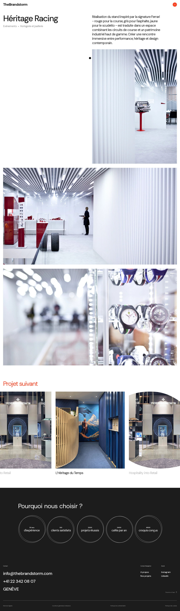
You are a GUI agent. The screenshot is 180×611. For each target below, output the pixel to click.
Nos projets (145, 576)
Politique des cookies (171, 606)
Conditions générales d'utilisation (61, 606)
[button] (7, 431)
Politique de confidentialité (117, 606)
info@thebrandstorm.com (27, 573)
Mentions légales (7, 606)
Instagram (166, 572)
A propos (144, 572)
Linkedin (164, 576)
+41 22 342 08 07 (19, 581)
